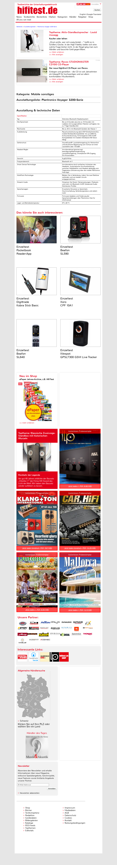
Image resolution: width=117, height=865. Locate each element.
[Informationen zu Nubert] (44, 635)
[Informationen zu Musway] (32, 635)
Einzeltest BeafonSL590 (66, 250)
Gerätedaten (31, 818)
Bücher (28, 810)
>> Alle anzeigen (56, 54)
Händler (72, 17)
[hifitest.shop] (64, 663)
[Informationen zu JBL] (76, 629)
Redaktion (29, 815)
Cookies (68, 818)
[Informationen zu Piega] (55, 635)
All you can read (23, 19)
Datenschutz (70, 815)
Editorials (29, 830)
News (19, 17)
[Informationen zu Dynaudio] (67, 623)
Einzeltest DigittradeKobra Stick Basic (27, 302)
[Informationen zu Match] (88, 629)
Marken (52, 17)
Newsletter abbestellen (29, 793)
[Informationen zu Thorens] (88, 635)
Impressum (70, 807)
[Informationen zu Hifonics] (67, 629)
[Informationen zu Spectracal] (76, 635)
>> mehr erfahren (26, 423)
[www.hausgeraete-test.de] (33, 663)
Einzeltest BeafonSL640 (22, 353)
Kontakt (68, 820)
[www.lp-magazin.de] (54, 663)
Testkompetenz (32, 812)
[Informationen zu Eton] (22, 629)
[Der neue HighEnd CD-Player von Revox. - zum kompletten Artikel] (32, 72)
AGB (67, 812)
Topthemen (30, 828)
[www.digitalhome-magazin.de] (22, 663)
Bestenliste (42, 17)
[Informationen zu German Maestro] (34, 629)
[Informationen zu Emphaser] (78, 623)
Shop (90, 17)
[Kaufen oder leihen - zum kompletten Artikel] (32, 44)
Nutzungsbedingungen (75, 823)
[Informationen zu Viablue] (22, 641)
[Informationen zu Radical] (65, 635)
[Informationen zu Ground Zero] (44, 629)
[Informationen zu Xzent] (34, 641)
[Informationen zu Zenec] (45, 641)
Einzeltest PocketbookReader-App (23, 250)
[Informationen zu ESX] (88, 623)
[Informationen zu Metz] (22, 635)
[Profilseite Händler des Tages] (37, 758)
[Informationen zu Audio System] (34, 623)
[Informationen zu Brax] (55, 623)
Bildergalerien (31, 820)
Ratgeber (82, 17)
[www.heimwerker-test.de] (45, 663)
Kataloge (29, 823)
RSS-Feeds (30, 825)
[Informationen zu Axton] (45, 623)
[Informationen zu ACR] (22, 623)
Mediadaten (70, 810)
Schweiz (24, 720)
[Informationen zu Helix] (55, 629)
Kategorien (62, 17)
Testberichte (29, 17)
